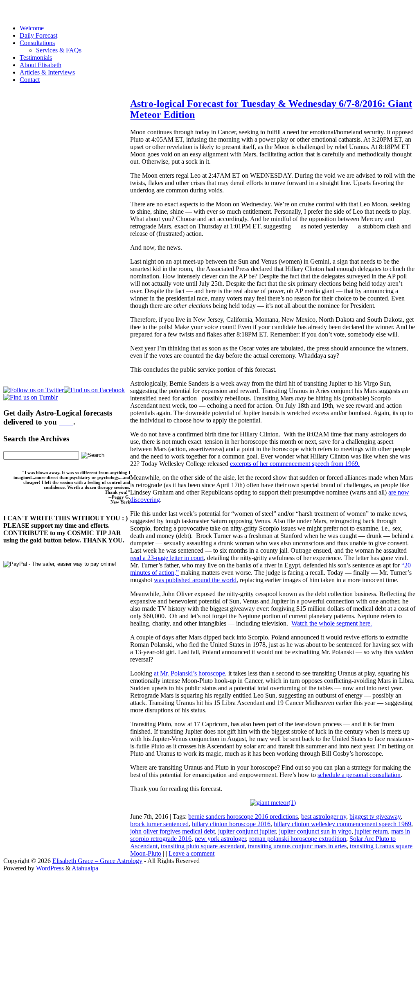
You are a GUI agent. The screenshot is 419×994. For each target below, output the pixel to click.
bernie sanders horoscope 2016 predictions (243, 816)
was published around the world (195, 579)
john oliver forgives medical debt (172, 831)
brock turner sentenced (159, 823)
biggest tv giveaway (375, 816)
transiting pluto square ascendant (203, 846)
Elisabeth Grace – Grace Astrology (97, 860)
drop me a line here (295, 937)
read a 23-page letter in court (167, 557)
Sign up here (148, 923)
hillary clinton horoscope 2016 (231, 823)
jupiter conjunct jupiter (247, 831)
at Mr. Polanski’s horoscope (189, 673)
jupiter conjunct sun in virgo (315, 831)
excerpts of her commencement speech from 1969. (295, 463)
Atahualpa (85, 868)
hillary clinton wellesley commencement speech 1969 (342, 823)
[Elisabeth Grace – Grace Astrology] (4, 14)
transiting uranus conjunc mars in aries (297, 846)
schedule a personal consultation (359, 774)
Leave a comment (191, 853)
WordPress (50, 868)
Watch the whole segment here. (331, 623)
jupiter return (371, 831)
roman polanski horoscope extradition (297, 838)
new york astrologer (220, 838)
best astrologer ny (323, 816)
